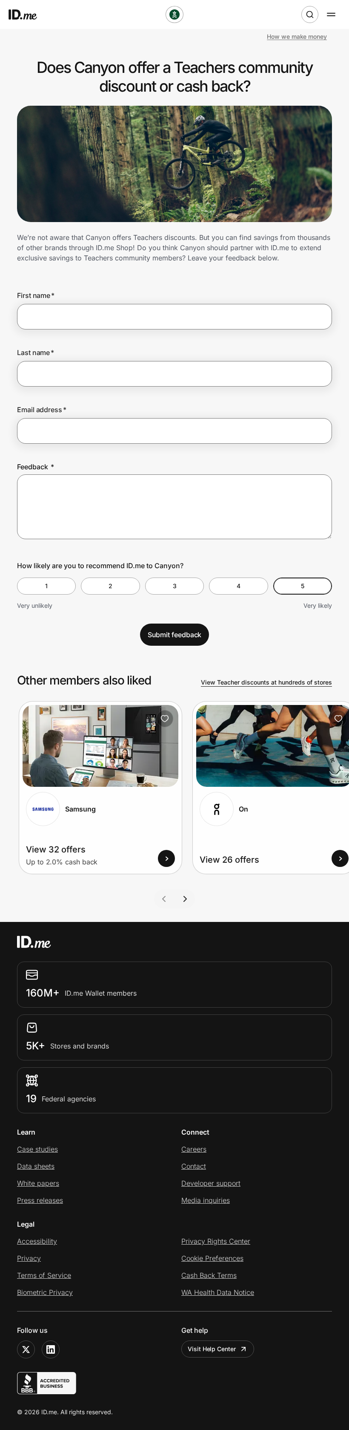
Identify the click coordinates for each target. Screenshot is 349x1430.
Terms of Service (44, 1275)
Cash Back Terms (209, 1275)
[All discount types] (174, 14)
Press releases (40, 1200)
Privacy (29, 1258)
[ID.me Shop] (28, 14)
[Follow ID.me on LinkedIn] (51, 1349)
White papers (38, 1183)
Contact (193, 1166)
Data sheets (35, 1166)
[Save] (164, 718)
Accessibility (37, 1241)
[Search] (309, 14)
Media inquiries (205, 1200)
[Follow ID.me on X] (26, 1349)
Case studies (37, 1149)
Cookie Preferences (212, 1258)
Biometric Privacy (45, 1292)
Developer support (210, 1183)
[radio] (46, 586)
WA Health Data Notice (217, 1292)
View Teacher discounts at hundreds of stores (266, 682)
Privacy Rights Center (215, 1241)
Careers (193, 1149)
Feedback (35, 466)
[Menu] (331, 14)
